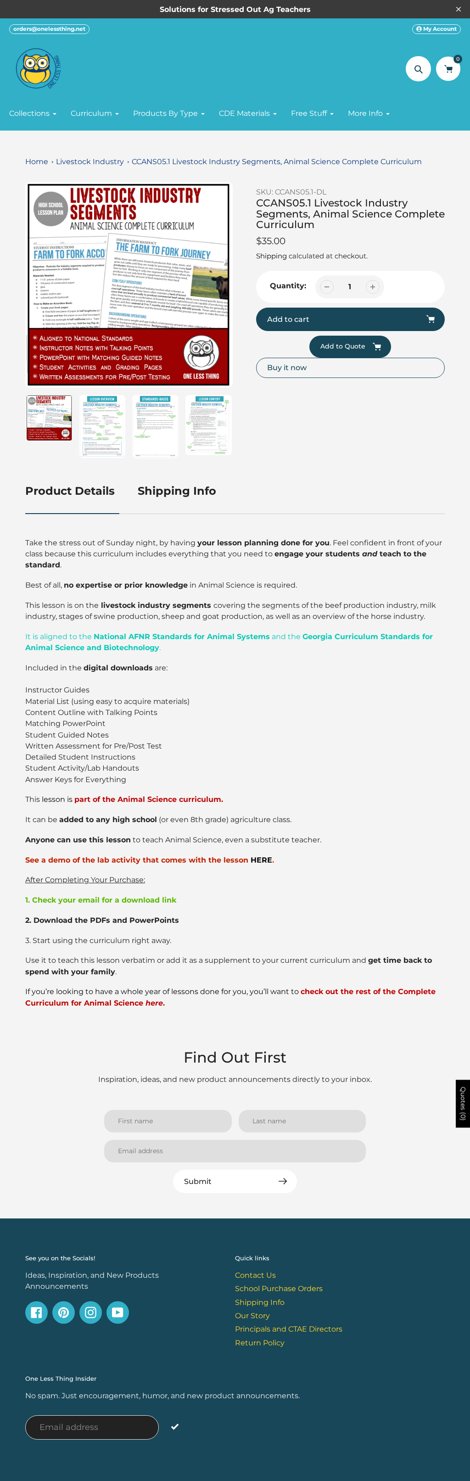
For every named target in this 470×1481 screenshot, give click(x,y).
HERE (261, 859)
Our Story (252, 1315)
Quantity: (288, 285)
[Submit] (174, 1426)
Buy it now (287, 367)
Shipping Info (177, 490)
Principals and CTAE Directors (288, 1328)
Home (36, 161)
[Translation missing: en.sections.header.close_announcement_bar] (458, 9)
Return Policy (260, 1342)
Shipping (271, 256)
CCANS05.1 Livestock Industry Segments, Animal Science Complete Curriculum (277, 161)
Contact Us (255, 1275)
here (154, 1002)
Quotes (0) (463, 1103)
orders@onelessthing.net (49, 28)
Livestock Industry (90, 161)
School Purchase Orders (279, 1288)
